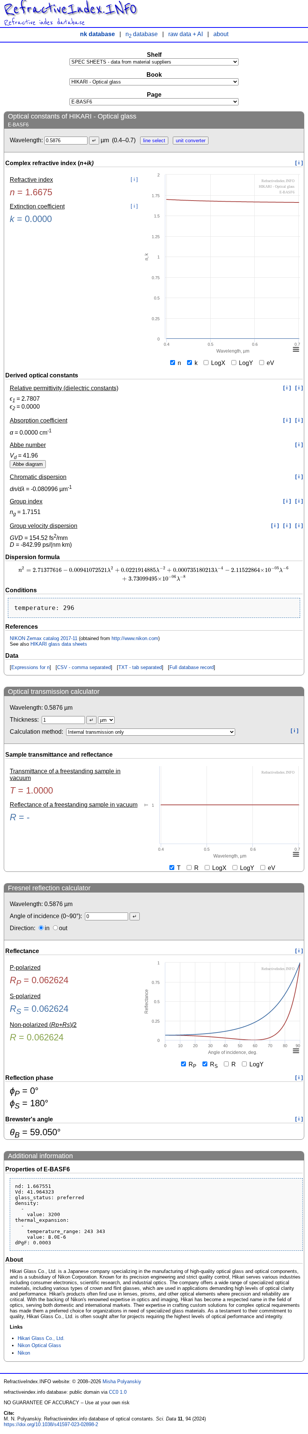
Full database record (191, 667)
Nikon (24, 1353)
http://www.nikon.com (135, 638)
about (220, 34)
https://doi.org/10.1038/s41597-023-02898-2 (51, 1424)
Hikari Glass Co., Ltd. (41, 1338)
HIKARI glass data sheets (58, 644)
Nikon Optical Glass (39, 1345)
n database (141, 34)
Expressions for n (30, 667)
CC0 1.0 (118, 1392)
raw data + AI (185, 34)
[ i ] (299, 163)
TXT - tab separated (140, 667)
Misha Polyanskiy (122, 1381)
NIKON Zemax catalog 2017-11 (43, 638)
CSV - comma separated (84, 667)
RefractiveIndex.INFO (70, 9)
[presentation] (154, 573)
